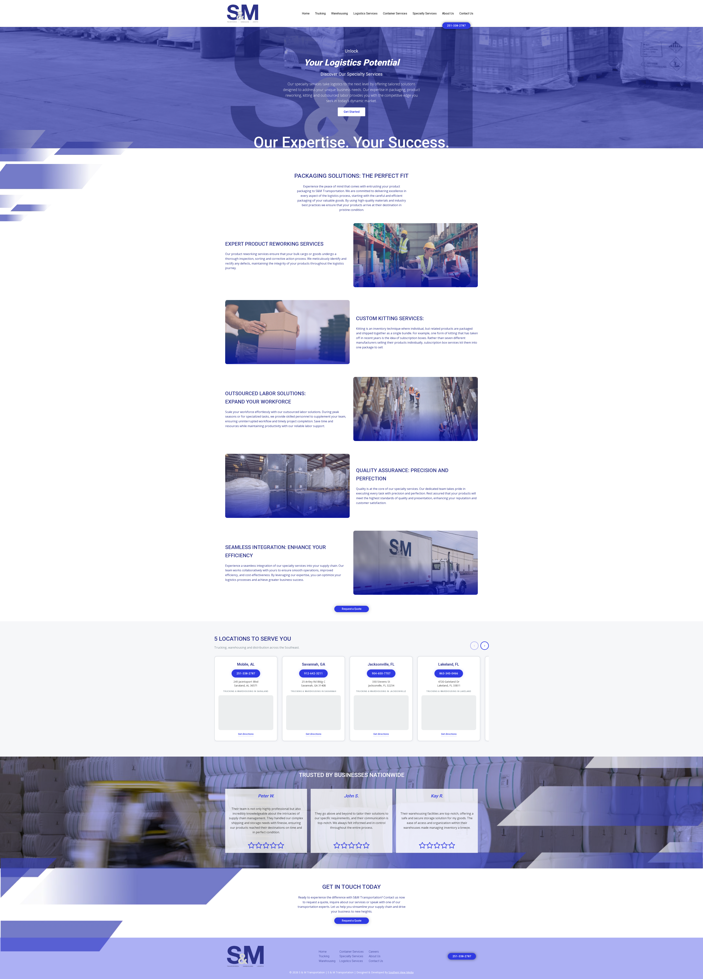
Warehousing (339, 13)
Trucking (320, 13)
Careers (374, 951)
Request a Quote (351, 608)
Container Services (395, 13)
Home (306, 13)
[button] (474, 645)
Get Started (352, 111)
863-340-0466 (448, 673)
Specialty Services (425, 13)
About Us (448, 13)
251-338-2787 (456, 25)
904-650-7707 (381, 673)
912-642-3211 (313, 673)
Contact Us (466, 13)
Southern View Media (401, 972)
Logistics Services (365, 13)
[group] (351, 698)
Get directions (246, 734)
